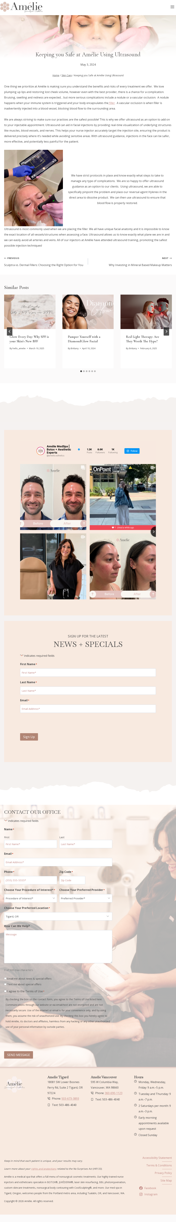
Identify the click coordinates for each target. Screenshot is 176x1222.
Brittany (75, 348)
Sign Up (29, 737)
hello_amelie (19, 348)
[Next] (166, 331)
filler (111, 103)
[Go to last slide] (9, 331)
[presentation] (30, 312)
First (6, 837)
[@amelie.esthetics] (40, 451)
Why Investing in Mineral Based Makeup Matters (140, 262)
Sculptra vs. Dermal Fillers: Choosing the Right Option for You (43, 262)
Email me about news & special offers (29, 978)
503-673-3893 (70, 1098)
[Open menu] (172, 7)
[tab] (81, 371)
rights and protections (43, 1168)
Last (61, 837)
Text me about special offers (24, 984)
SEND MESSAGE (18, 1055)
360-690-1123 (113, 1093)
